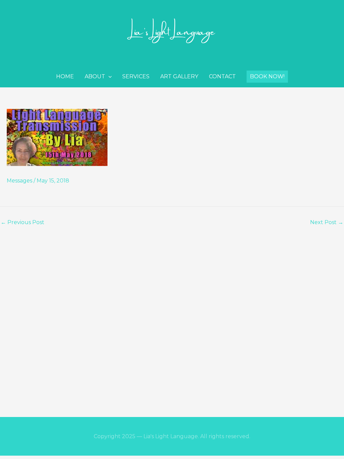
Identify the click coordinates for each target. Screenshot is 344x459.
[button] (267, 77)
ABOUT (95, 76)
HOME (65, 76)
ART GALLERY (179, 76)
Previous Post (22, 222)
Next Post (326, 222)
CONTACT (222, 76)
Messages (19, 180)
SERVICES (135, 76)
